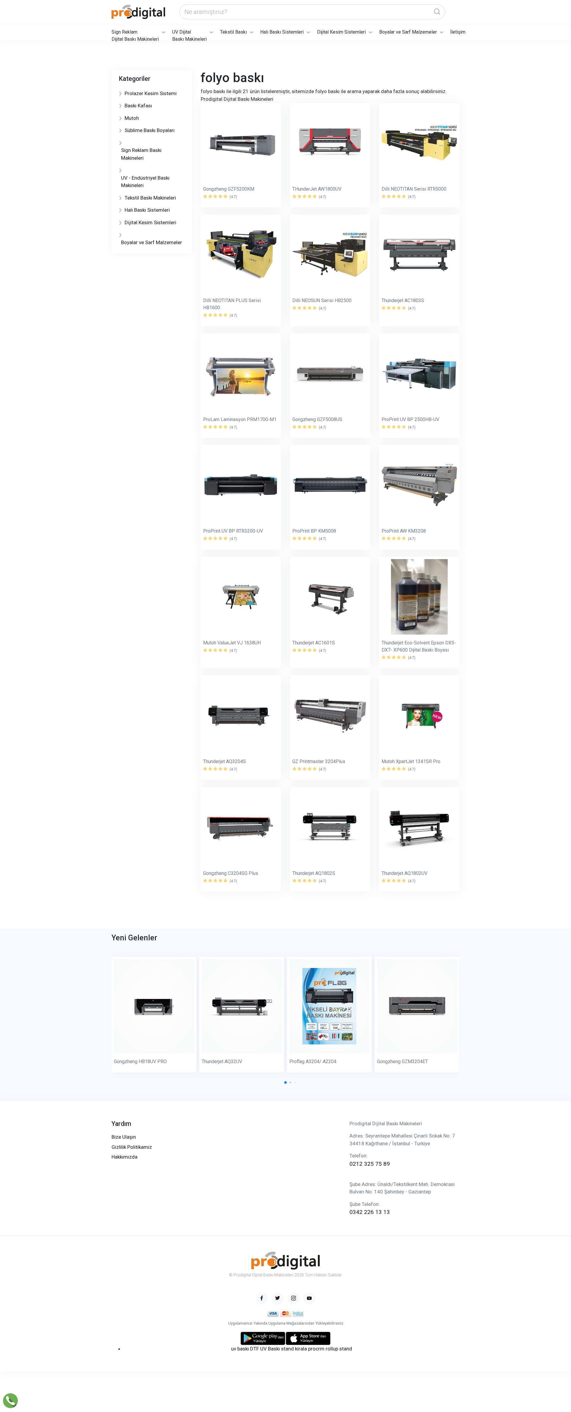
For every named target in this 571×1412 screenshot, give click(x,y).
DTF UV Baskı (265, 1349)
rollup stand (339, 1349)
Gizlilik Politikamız (132, 1147)
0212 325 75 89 (369, 1163)
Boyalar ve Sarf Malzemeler (408, 32)
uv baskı (240, 1349)
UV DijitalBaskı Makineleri (189, 34)
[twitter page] (278, 1298)
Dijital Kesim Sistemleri (341, 32)
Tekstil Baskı (233, 32)
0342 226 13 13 (369, 1212)
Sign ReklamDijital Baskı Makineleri (135, 34)
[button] (285, 1082)
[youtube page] (309, 1298)
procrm (316, 1349)
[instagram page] (293, 1298)
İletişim (457, 32)
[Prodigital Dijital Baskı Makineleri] (138, 12)
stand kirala (294, 1349)
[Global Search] (437, 11)
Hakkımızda (124, 1157)
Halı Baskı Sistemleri (282, 32)
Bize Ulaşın (124, 1137)
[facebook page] (262, 1298)
